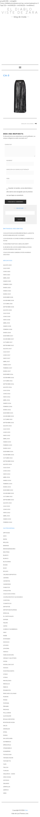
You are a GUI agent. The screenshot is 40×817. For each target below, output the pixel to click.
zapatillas (6, 786)
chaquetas (7, 590)
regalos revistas (9, 719)
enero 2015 (7, 448)
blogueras (7, 561)
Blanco (5, 555)
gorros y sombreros (10, 629)
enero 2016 (7, 409)
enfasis (5, 619)
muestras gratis (8, 671)
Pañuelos (6, 684)
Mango (5, 651)
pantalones (7, 680)
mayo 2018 (6, 319)
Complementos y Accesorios (13, 597)
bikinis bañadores (9, 549)
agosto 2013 (7, 503)
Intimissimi (6, 639)
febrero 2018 (7, 329)
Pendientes (7, 690)
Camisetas (6, 581)
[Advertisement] (20, 40)
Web (7, 178)
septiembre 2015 (8, 422)
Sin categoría (7, 738)
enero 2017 (7, 371)
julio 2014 (6, 467)
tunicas (6, 770)
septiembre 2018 (8, 307)
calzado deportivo (9, 574)
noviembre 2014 (8, 454)
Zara (4, 793)
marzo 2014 (7, 480)
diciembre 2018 (8, 297)
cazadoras (7, 584)
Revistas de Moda (9, 722)
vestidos (6, 780)
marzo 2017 (7, 364)
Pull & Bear (7, 712)
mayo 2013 (6, 512)
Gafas (5, 626)
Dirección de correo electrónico (17, 169)
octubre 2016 (7, 381)
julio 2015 (6, 429)
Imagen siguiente (27, 123)
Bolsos (5, 571)
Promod (6, 709)
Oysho (5, 674)
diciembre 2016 (8, 374)
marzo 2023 (7, 281)
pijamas (5, 696)
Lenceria (6, 648)
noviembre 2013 (8, 493)
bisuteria (6, 552)
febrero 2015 (7, 445)
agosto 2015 (7, 426)
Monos (5, 667)
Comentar (8, 144)
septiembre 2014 (8, 461)
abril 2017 (6, 361)
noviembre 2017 (8, 339)
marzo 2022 (7, 291)
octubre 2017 (7, 342)
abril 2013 (6, 516)
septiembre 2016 (8, 384)
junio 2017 (6, 355)
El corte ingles (8, 616)
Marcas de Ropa (8, 655)
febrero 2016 (7, 406)
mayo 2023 (6, 274)
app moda (6, 532)
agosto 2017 (7, 348)
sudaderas (6, 751)
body (5, 568)
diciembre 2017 (8, 336)
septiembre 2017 (8, 345)
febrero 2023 (7, 284)
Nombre (9, 160)
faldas (5, 622)
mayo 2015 (6, 435)
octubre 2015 (7, 419)
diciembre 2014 (8, 451)
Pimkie (5, 700)
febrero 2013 (7, 522)
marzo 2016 (7, 403)
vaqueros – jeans (9, 774)
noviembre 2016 (8, 377)
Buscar (20, 219)
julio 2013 (6, 506)
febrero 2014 (7, 483)
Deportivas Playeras (10, 610)
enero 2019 (7, 294)
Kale (26, 810)
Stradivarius (7, 748)
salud (5, 725)
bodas (5, 565)
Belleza (5, 542)
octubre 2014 (7, 458)
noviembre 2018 (8, 300)
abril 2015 (6, 438)
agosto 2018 (7, 310)
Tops (4, 764)
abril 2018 (6, 323)
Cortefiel (6, 600)
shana (5, 735)
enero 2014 (7, 487)
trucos (5, 767)
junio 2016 (6, 393)
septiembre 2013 (8, 499)
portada (6, 703)
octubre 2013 (7, 496)
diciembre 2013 (8, 490)
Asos (4, 536)
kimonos (6, 642)
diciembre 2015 (8, 413)
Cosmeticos (7, 603)
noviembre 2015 (8, 416)
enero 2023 (7, 287)
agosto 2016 (7, 387)
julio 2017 (6, 352)
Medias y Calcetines (9, 658)
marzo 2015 (7, 442)
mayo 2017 (6, 358)
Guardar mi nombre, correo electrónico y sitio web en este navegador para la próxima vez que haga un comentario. (19, 191)
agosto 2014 (7, 464)
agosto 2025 (7, 265)
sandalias (6, 729)
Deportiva (6, 606)
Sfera (5, 732)
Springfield (7, 745)
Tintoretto (7, 761)
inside (5, 635)
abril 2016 (6, 400)
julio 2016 (6, 390)
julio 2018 (6, 313)
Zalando (6, 783)
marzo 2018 (7, 326)
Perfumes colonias (9, 693)
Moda (5, 661)
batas (5, 539)
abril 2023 (6, 278)
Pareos (5, 687)
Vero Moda (7, 777)
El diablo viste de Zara (20, 10)
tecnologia (7, 754)
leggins (5, 645)
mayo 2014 (6, 474)
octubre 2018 (7, 303)
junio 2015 (6, 432)
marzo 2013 (7, 519)
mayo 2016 (6, 397)
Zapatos (6, 790)
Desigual (6, 613)
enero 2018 (7, 332)
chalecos (6, 587)
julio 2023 (6, 268)
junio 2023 (6, 271)
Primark (6, 706)
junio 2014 (6, 471)
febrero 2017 (7, 368)
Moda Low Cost (8, 664)
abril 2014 (6, 477)
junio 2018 (6, 316)
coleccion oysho (9, 594)
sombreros (7, 741)
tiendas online (8, 757)
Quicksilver (7, 716)
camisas (6, 577)
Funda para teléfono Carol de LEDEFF (16, 244)
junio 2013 (6, 509)
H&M (4, 632)
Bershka (6, 545)
